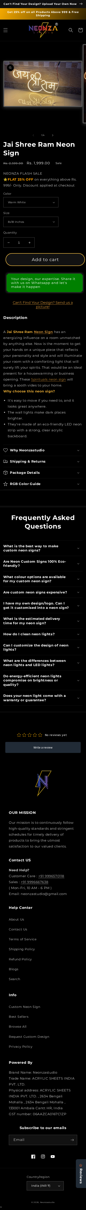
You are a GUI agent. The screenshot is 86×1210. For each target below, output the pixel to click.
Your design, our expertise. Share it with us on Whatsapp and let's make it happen (43, 283)
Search (14, 979)
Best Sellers (18, 1017)
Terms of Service (23, 939)
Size (6, 213)
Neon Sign (43, 332)
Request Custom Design (29, 1037)
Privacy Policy (20, 1047)
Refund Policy (20, 959)
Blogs (14, 969)
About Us (16, 919)
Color (7, 193)
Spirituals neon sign (48, 379)
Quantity (10, 232)
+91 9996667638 (34, 882)
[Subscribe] (72, 1140)
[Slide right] (53, 135)
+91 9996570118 (51, 876)
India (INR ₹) (40, 1185)
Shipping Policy (22, 949)
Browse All (18, 1027)
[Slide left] (33, 135)
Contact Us (18, 929)
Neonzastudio (47, 1202)
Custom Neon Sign (24, 1007)
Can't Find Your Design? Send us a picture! (43, 304)
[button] (5, 30)
